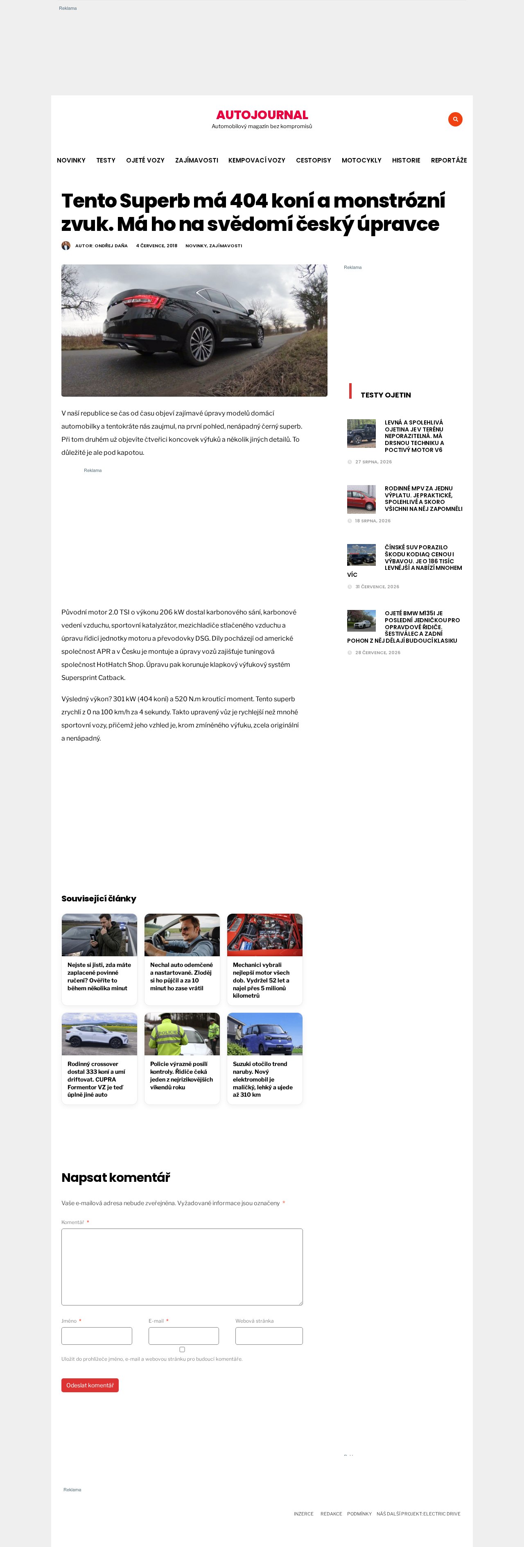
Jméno (71, 1321)
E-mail (159, 1321)
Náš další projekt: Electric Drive (419, 1514)
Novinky (71, 160)
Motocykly (362, 160)
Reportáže (449, 160)
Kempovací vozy (256, 160)
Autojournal (262, 115)
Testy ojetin (386, 395)
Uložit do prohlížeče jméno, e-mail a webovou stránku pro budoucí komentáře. (152, 1359)
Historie (406, 160)
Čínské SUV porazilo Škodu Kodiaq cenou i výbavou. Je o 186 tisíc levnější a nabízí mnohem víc (404, 561)
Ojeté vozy (145, 160)
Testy (105, 160)
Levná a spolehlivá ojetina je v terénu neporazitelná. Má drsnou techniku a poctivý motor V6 (414, 436)
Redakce (331, 1514)
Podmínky (359, 1514)
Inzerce (304, 1514)
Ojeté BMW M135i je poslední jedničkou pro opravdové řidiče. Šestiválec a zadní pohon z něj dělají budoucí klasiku (403, 627)
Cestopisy (313, 160)
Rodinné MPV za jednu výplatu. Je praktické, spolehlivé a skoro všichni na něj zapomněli (424, 498)
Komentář (75, 1222)
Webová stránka (254, 1321)
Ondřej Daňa (111, 245)
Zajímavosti (196, 160)
